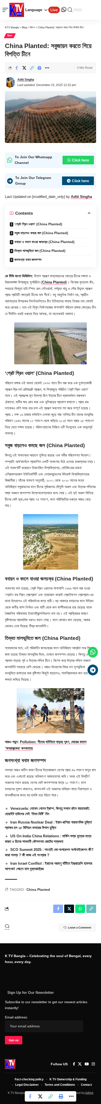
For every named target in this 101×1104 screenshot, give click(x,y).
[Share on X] (24, 68)
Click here (80, 160)
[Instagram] (93, 1064)
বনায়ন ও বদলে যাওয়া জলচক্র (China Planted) (44, 242)
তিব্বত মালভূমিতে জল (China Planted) (39, 251)
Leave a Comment (79, 927)
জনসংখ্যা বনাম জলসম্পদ (27, 260)
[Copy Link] (31, 68)
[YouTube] (86, 1064)
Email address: (16, 1017)
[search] (70, 10)
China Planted (54, 282)
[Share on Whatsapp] (80, 909)
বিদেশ (9, 35)
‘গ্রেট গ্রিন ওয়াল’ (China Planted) (38, 224)
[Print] (39, 68)
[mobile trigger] (6, 10)
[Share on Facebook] (16, 68)
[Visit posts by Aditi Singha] (10, 82)
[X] (80, 1064)
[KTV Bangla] (10, 1064)
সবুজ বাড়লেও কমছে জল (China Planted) (41, 233)
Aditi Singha (25, 79)
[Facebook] (74, 1064)
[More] (47, 68)
